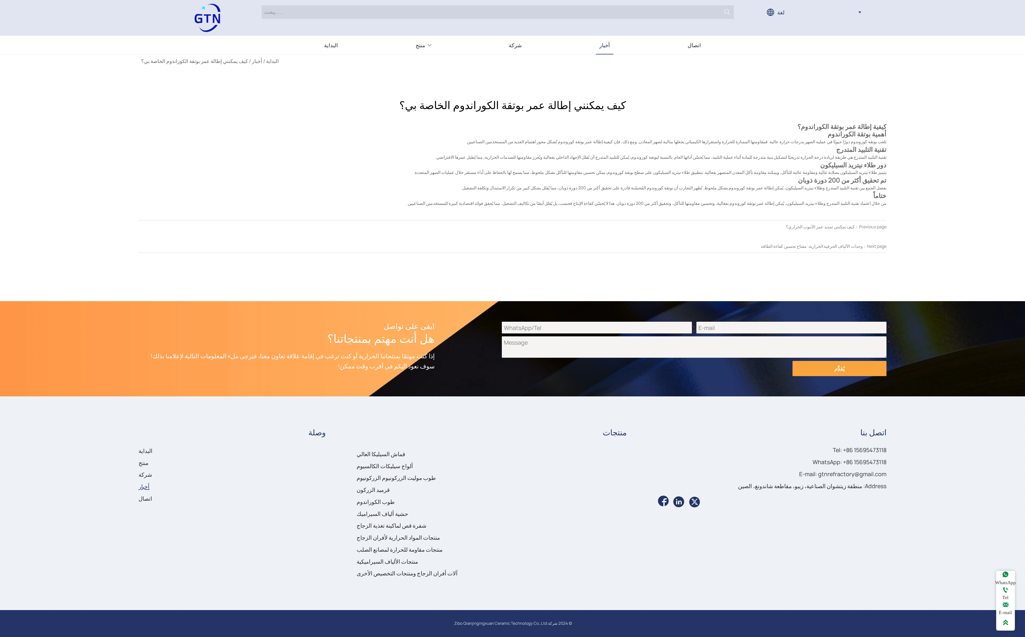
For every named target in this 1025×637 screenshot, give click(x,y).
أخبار (257, 61)
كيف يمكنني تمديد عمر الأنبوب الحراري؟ (820, 227)
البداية (272, 61)
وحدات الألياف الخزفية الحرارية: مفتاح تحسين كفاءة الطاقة (812, 246)
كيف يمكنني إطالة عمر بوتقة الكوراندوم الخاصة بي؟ (194, 61)
